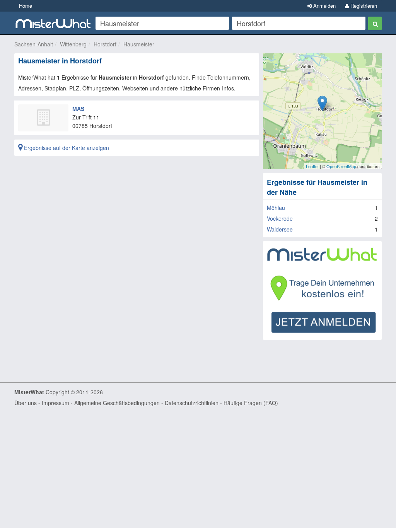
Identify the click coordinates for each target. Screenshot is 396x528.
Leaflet (312, 166)
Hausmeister (138, 44)
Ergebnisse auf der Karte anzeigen (65, 148)
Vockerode (280, 218)
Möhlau (276, 207)
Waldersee (280, 229)
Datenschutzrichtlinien (191, 403)
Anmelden (324, 5)
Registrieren (363, 5)
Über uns (25, 403)
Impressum (55, 403)
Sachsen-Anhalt (33, 44)
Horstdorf (105, 44)
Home (25, 5)
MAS (78, 108)
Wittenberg (73, 44)
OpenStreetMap (341, 166)
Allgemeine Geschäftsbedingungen (117, 403)
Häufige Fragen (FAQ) (251, 403)
